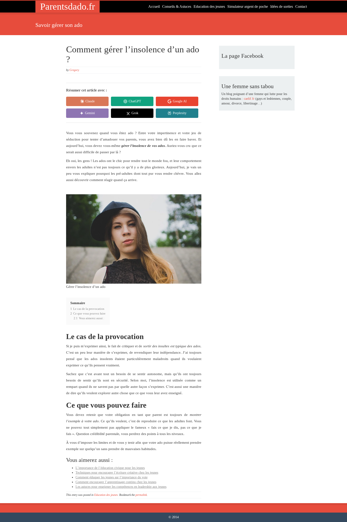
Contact (301, 6)
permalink (141, 495)
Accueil (154, 6)
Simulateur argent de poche (247, 6)
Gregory (74, 70)
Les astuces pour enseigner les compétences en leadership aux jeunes (121, 487)
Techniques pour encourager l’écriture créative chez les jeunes (117, 472)
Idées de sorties (281, 6)
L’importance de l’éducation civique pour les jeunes (110, 468)
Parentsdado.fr (67, 6)
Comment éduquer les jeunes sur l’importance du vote (112, 477)
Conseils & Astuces (176, 6)
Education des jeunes (209, 6)
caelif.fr (249, 98)
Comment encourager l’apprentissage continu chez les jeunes (116, 482)
